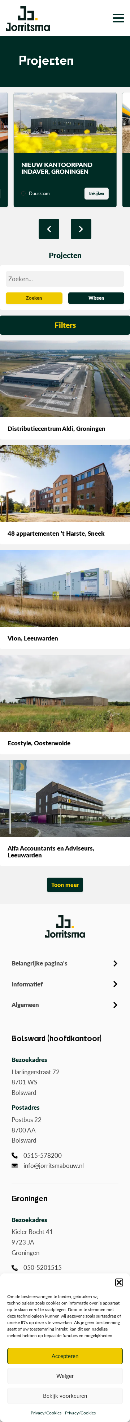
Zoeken (34, 298)
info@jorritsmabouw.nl (53, 1165)
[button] (119, 1282)
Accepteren (65, 1355)
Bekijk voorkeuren (65, 1395)
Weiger (65, 1375)
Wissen (96, 298)
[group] (65, 150)
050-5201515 (42, 1267)
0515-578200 (42, 1155)
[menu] (118, 18)
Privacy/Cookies (46, 1413)
